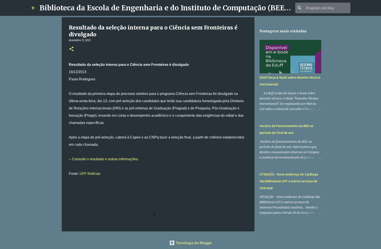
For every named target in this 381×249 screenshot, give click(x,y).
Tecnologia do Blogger (193, 243)
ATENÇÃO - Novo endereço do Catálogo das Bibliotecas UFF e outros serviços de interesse (289, 181)
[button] (71, 49)
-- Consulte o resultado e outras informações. (104, 159)
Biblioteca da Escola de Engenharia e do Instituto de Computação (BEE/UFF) (171, 8)
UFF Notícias (90, 173)
